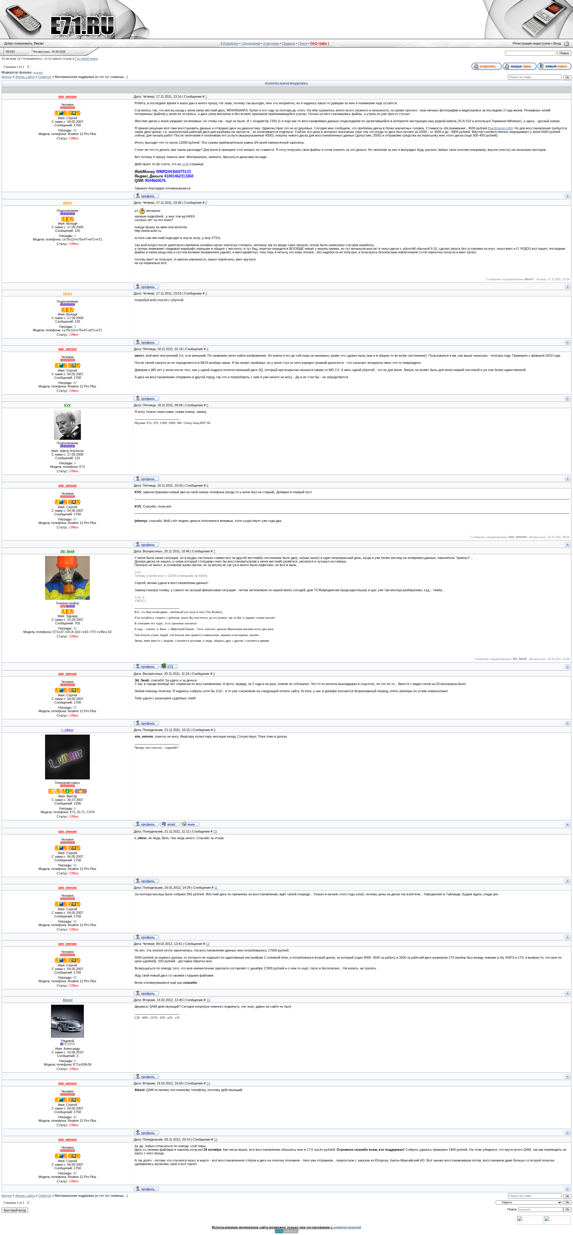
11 (216, 887)
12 (208, 944)
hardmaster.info (500, 128)
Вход (557, 43)
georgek (38, 72)
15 (216, 1139)
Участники (271, 43)
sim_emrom (67, 96)
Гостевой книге (86, 58)
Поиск (302, 43)
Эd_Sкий (67, 551)
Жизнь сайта (25, 77)
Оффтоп (44, 77)
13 (208, 1000)
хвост (67, 202)
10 (215, 831)
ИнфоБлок (230, 43)
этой (185, 164)
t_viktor (67, 730)
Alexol (68, 1000)
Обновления (250, 43)
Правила (288, 43)
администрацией (347, 1227)
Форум (6, 77)
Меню (10, 51)
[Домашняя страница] (189, 823)
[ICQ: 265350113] (169, 666)
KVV (67, 405)
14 (208, 1083)
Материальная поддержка (74, 77)
